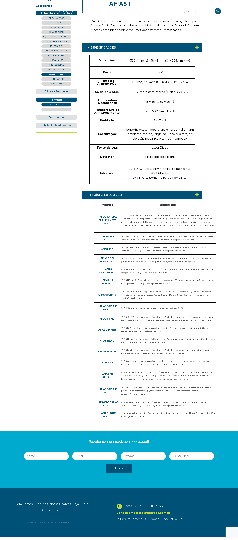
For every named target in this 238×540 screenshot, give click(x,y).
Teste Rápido (56, 79)
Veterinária (56, 117)
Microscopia (56, 65)
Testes (56, 109)
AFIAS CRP (107, 249)
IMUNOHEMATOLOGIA (56, 51)
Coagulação (56, 32)
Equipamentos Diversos (56, 36)
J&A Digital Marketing (61, 522)
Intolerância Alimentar (56, 125)
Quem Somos (64, 11)
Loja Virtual (124, 11)
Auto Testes (56, 105)
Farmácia (57, 99)
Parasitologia (56, 69)
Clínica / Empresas (56, 91)
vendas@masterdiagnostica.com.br (143, 512)
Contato (151, 11)
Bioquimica (56, 27)
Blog (138, 11)
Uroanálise (56, 60)
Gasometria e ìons (56, 41)
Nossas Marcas (103, 11)
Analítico (56, 23)
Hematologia (56, 46)
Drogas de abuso (56, 83)
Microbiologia (56, 55)
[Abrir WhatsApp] (8, 531)
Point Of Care (56, 74)
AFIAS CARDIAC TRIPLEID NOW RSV (107, 220)
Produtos (83, 11)
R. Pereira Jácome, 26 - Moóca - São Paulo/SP (149, 519)
